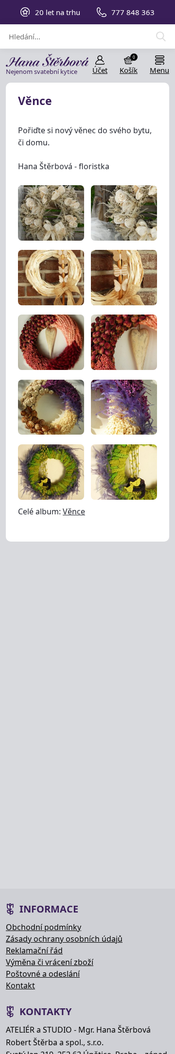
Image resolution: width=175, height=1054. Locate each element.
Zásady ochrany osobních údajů (64, 938)
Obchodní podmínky (43, 927)
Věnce (74, 511)
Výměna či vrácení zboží (49, 962)
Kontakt (20, 985)
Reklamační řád (34, 950)
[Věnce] (51, 213)
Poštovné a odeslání (43, 973)
